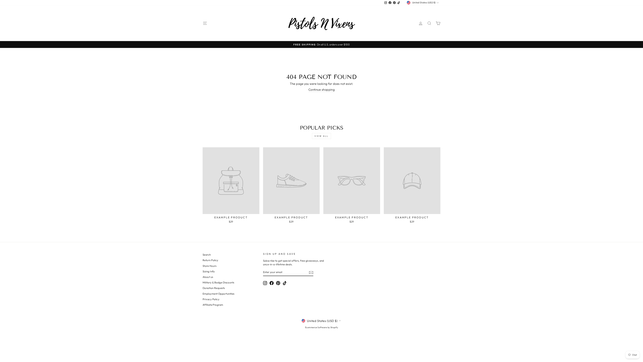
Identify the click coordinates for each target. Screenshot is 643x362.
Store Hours (210, 265)
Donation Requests (214, 288)
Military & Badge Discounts (218, 282)
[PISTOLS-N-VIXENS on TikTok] (285, 283)
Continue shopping (321, 90)
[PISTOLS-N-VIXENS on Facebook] (272, 283)
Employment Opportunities (218, 293)
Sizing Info (209, 271)
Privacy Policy (211, 299)
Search (207, 254)
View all (321, 136)
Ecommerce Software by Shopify (321, 327)
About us (208, 277)
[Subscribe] (311, 272)
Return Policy (210, 260)
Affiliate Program (213, 304)
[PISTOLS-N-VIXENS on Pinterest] (278, 283)
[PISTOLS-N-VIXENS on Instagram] (265, 283)
